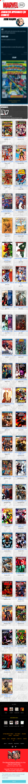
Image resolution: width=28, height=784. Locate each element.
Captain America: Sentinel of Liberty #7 (7, 210)
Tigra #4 (7, 234)
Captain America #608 (21, 476)
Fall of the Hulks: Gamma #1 (7, 259)
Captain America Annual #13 (21, 186)
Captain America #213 (7, 137)
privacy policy (10, 743)
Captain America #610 (7, 646)
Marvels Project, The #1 (20, 234)
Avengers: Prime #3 (20, 621)
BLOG (8, 738)
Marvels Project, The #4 (7, 282)
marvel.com (22, 743)
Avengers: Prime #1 (7, 379)
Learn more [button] (5, 777)
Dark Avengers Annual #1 (21, 259)
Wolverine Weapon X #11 (20, 307)
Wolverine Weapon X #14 (7, 404)
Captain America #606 (21, 379)
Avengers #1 (20, 404)
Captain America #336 (21, 161)
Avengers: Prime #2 (7, 525)
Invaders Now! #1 (21, 573)
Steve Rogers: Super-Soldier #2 (21, 525)
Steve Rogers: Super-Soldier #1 (21, 453)
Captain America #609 (21, 549)
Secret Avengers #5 (7, 621)
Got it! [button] (14, 781)
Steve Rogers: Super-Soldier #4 (7, 695)
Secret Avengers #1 (7, 355)
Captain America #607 (21, 428)
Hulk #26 (7, 670)
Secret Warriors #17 (7, 428)
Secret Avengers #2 (7, 452)
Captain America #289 (7, 161)
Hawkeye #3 (20, 137)
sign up (5, 743)
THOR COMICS (16, 735)
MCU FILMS (13, 738)
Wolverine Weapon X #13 (21, 331)
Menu (3, 1)
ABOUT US (19, 738)
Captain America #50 (21, 210)
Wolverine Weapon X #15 (7, 476)
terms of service (16, 743)
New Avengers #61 (7, 307)
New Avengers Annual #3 (21, 283)
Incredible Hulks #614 (21, 646)
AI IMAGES (4, 738)
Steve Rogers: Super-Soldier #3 (21, 598)
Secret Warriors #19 (7, 573)
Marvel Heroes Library (12, 762)
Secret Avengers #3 (7, 500)
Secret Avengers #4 (7, 549)
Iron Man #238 (7, 186)
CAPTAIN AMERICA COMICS (8, 734)
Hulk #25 (7, 597)
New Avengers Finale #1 (20, 355)
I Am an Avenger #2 (20, 670)
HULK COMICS (17, 734)
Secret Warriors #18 (20, 500)
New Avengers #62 (7, 331)
